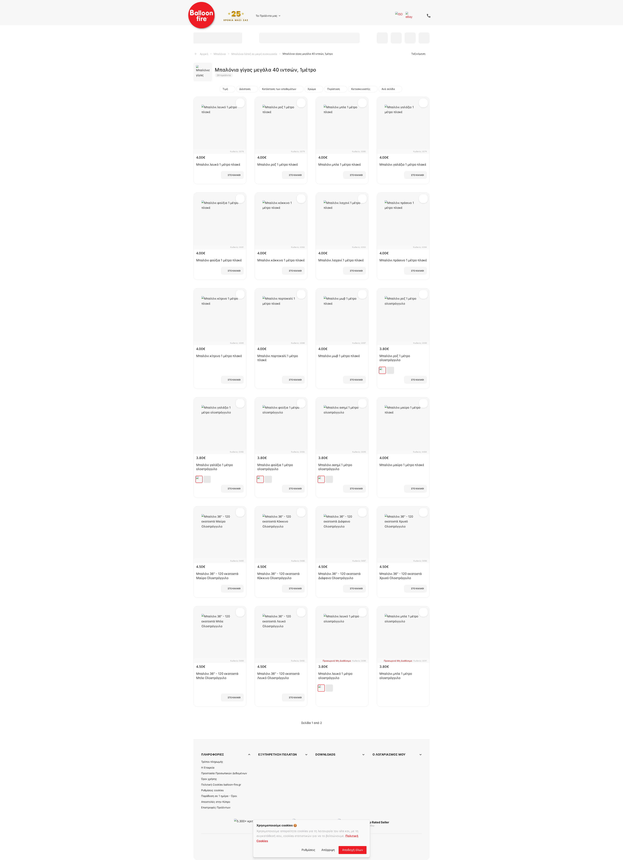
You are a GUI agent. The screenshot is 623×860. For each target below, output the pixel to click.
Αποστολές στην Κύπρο (215, 801)
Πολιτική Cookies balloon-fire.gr (221, 784)
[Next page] (326, 723)
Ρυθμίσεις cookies (212, 790)
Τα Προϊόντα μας (266, 15)
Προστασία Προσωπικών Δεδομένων (224, 773)
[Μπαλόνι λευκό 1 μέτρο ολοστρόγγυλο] (321, 688)
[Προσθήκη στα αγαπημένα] (240, 102)
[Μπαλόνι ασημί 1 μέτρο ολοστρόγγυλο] (321, 479)
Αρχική (204, 53)
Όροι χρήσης (209, 779)
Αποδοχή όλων (352, 850)
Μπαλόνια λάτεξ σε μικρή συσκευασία (254, 53)
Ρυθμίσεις (308, 850)
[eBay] (409, 16)
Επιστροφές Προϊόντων (215, 807)
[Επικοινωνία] (428, 15)
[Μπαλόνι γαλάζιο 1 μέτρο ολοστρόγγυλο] (199, 479)
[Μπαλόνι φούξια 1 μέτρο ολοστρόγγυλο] (260, 479)
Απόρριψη (328, 850)
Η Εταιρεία (207, 767)
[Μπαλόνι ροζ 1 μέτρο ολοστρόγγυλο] (382, 370)
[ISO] (399, 16)
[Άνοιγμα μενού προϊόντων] (279, 15)
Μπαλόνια (220, 53)
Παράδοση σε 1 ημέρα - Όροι (219, 796)
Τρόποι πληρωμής (212, 761)
